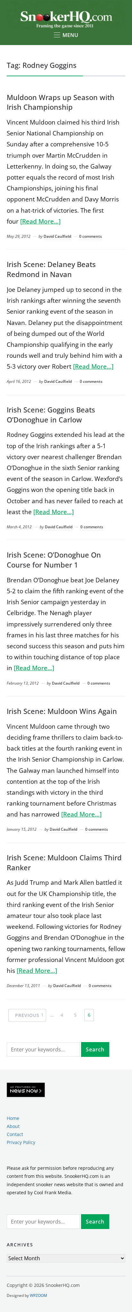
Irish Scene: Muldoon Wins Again (62, 711)
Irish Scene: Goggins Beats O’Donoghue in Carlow (51, 414)
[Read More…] (40, 221)
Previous (27, 1015)
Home (13, 1118)
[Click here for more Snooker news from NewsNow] (26, 1090)
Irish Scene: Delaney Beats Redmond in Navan (51, 269)
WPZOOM (38, 1295)
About (13, 1126)
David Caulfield (57, 236)
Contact (15, 1134)
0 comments (90, 236)
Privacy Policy (21, 1142)
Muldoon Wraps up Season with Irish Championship (60, 102)
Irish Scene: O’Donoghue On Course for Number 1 (54, 559)
